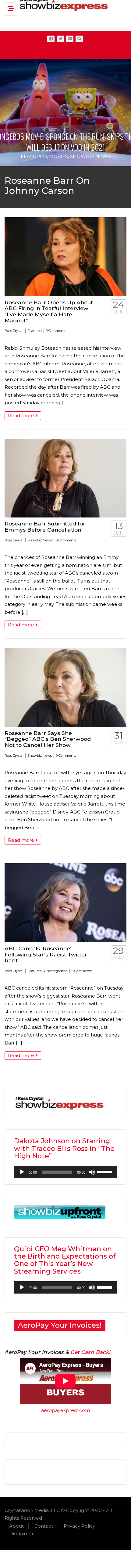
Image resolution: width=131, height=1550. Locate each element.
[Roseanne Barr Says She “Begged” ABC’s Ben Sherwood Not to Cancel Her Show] (65, 687)
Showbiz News (90, 156)
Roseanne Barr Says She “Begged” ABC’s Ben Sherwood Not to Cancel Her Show (48, 739)
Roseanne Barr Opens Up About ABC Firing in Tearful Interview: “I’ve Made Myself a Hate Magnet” (49, 311)
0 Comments (56, 331)
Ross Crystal (14, 331)
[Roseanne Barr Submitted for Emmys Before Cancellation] (65, 478)
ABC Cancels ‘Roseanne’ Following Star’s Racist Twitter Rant (46, 954)
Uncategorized (56, 971)
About (16, 1526)
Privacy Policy (79, 1526)
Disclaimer (21, 1534)
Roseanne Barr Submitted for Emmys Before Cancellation (45, 526)
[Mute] (92, 1172)
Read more (21, 415)
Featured (34, 156)
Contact (43, 1526)
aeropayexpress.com (65, 1410)
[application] (65, 1172)
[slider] (105, 1171)
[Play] (22, 1172)
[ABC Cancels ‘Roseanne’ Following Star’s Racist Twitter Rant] (65, 902)
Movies (58, 156)
